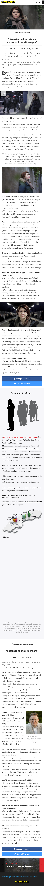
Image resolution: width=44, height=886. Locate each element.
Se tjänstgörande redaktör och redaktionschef (20, 877)
